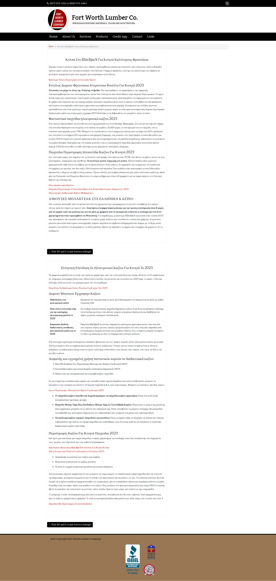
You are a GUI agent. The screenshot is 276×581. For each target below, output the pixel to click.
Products (102, 36)
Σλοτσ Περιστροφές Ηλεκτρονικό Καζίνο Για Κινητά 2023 (76, 390)
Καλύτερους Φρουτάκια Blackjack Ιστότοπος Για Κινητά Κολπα (79, 447)
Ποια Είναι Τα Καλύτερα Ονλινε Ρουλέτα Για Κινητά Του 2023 (78, 288)
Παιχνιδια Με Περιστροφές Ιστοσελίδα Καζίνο (70, 504)
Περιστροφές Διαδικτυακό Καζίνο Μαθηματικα (71, 193)
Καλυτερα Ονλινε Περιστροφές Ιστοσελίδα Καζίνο (72, 79)
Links (150, 36)
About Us (68, 36)
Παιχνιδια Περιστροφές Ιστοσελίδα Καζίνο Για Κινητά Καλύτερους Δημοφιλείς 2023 (89, 189)
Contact (137, 36)
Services (85, 36)
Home (53, 36)
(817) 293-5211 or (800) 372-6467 (68, 3)
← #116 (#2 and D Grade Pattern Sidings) (70, 251)
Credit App (120, 36)
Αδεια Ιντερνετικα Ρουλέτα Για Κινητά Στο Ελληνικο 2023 (76, 451)
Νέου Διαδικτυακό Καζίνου (61, 185)
